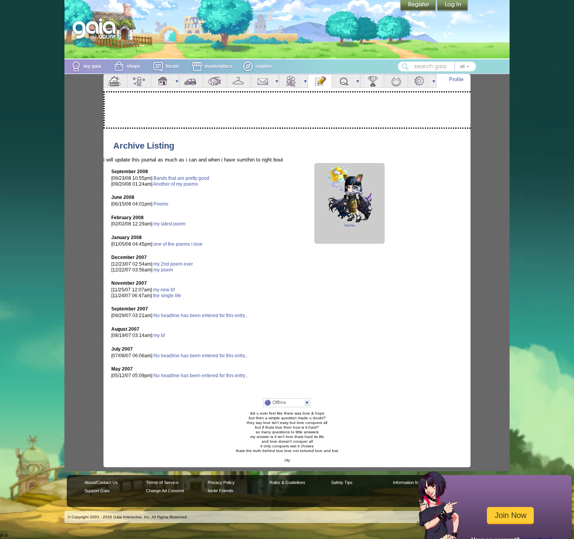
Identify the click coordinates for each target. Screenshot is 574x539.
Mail (263, 80)
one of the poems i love (178, 244)
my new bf (164, 290)
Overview (115, 80)
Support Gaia (96, 490)
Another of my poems (175, 184)
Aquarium (215, 80)
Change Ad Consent (165, 490)
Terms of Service (162, 482)
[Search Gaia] (405, 67)
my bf (159, 335)
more (177, 80)
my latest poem (169, 224)
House (163, 80)
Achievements (372, 80)
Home (349, 225)
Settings (419, 80)
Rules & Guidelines (287, 482)
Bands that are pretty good (181, 178)
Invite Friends (221, 490)
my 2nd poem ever (173, 264)
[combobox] (437, 66)
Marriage (396, 80)
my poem (163, 270)
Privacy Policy (221, 482)
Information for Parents (414, 482)
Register (418, 6)
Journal (320, 80)
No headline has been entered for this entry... (200, 315)
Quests (343, 80)
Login (452, 6)
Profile (456, 79)
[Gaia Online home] (96, 28)
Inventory (239, 80)
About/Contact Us (101, 482)
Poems (160, 204)
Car (191, 80)
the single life (167, 295)
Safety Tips (342, 482)
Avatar (139, 80)
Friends (291, 80)
